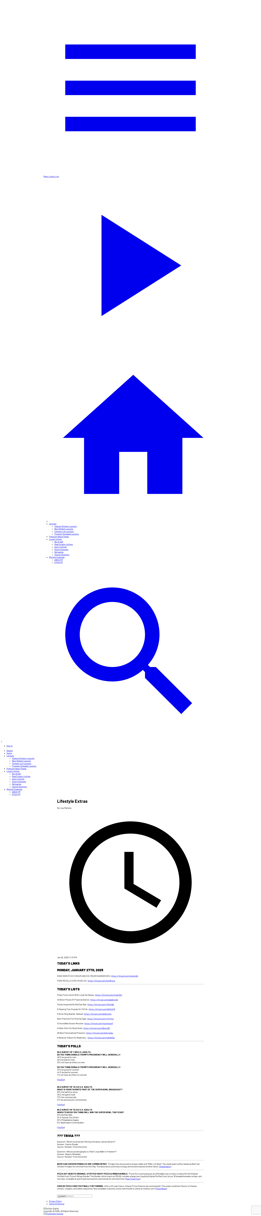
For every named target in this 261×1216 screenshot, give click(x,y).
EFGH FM (58, 562)
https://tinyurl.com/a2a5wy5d (104, 999)
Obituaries (59, 552)
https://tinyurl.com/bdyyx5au (99, 1033)
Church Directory (61, 554)
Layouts (52, 523)
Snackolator (165, 1166)
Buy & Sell (58, 541)
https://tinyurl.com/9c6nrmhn (97, 1014)
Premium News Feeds (59, 536)
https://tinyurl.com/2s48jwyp (101, 980)
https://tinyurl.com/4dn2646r (101, 1037)
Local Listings (55, 539)
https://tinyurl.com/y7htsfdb (101, 1004)
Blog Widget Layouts (63, 529)
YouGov (61, 1079)
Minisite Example (57, 557)
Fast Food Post (133, 1178)
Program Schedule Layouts (66, 534)
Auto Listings (60, 547)
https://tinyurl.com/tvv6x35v (108, 995)
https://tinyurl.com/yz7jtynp (100, 1018)
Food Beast (161, 1188)
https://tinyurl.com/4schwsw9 (98, 1023)
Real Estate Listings (63, 544)
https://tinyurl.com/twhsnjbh (124, 976)
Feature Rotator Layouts (65, 526)
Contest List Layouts (64, 531)
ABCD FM (58, 559)
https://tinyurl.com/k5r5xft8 (102, 1009)
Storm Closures (61, 549)
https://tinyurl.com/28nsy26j (96, 1028)
